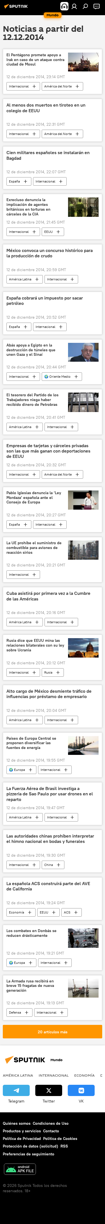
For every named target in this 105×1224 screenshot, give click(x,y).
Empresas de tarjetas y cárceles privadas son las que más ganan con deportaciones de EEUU (48, 451)
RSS (64, 1146)
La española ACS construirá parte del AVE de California (48, 886)
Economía (16, 912)
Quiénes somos (17, 1123)
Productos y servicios (22, 1130)
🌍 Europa (17, 770)
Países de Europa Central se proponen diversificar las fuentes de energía (31, 743)
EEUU (48, 232)
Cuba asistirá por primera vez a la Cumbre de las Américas (48, 596)
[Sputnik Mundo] (17, 8)
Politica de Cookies (60, 1138)
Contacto (51, 1130)
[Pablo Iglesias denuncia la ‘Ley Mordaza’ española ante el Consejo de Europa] (83, 500)
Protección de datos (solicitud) (30, 1146)
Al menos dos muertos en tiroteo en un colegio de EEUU (45, 107)
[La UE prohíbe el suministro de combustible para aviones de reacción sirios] (83, 550)
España (14, 181)
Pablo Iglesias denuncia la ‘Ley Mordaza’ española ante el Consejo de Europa (33, 497)
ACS (67, 912)
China (48, 865)
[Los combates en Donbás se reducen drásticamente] (83, 938)
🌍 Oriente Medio (57, 376)
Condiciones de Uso (51, 1123)
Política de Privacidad (22, 1138)
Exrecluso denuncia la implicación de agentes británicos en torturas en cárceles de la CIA (28, 206)
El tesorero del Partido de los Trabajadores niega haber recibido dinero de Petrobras (32, 400)
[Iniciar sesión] (74, 6)
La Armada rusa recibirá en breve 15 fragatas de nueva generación (30, 986)
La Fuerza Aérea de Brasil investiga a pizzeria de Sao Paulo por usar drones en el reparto (49, 794)
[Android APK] (20, 1170)
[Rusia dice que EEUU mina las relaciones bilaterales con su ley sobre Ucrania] (83, 647)
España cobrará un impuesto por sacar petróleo (44, 300)
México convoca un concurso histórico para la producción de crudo (49, 253)
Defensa (15, 1012)
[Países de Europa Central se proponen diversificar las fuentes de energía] (83, 745)
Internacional (19, 86)
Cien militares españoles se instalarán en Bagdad (48, 155)
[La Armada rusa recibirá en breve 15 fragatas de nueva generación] (83, 988)
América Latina (20, 279)
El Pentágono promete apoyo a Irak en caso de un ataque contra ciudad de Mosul (35, 60)
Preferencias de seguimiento (28, 1153)
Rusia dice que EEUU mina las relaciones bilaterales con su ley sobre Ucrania (35, 645)
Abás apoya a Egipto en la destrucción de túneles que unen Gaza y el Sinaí (30, 350)
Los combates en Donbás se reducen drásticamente (31, 933)
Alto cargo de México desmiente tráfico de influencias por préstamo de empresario (49, 693)
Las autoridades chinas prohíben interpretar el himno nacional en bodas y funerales (50, 838)
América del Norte (58, 86)
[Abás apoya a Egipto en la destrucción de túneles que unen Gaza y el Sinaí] (83, 352)
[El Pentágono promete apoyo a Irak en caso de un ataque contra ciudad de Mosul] (83, 62)
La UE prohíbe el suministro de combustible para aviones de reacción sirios (34, 548)
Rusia (48, 672)
